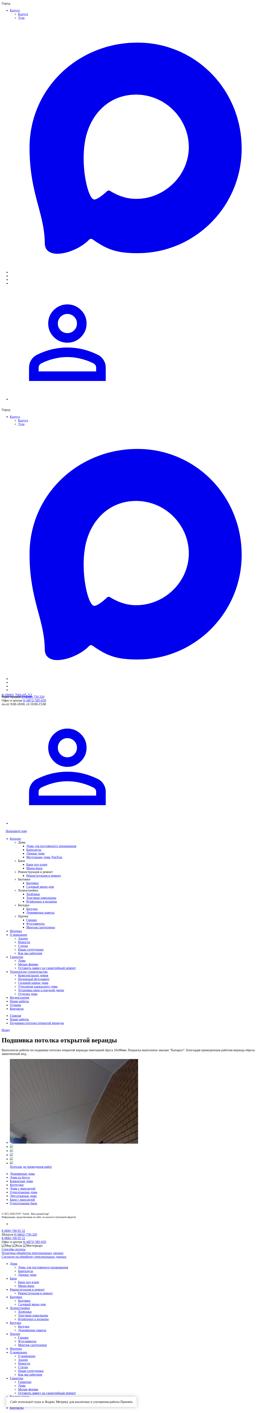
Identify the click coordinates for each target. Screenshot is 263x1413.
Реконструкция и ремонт (43, 875)
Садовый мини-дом (40, 886)
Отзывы (15, 1005)
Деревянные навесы (40, 912)
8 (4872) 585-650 (34, 700)
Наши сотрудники (31, 949)
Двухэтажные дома (23, 1196)
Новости (24, 942)
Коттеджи (17, 1185)
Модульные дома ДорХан (44, 857)
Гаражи (31, 920)
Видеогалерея (19, 997)
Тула (21, 18)
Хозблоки (33, 894)
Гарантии (16, 957)
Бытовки (32, 883)
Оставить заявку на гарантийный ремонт (47, 968)
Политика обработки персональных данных (32, 1253)
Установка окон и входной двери (41, 990)
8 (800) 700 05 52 (13, 1231)
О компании (18, 934)
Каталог (15, 838)
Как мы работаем (30, 953)
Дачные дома (35, 853)
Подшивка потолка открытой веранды (37, 1023)
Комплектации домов (33, 975)
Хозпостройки (20, 1308)
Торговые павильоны (41, 897)
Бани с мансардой (22, 1199)
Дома (21, 960)
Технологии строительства (28, 971)
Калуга (15, 10)
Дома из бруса (20, 1177)
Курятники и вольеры (41, 901)
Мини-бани (34, 868)
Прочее (15, 1334)
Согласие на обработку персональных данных (34, 1256)
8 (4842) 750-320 (33, 696)
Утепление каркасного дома (38, 986)
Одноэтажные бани (23, 1203)
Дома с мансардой (22, 1188)
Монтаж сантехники (40, 927)
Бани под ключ (36, 864)
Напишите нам (16, 831)
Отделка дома (27, 994)
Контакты (17, 1008)
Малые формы (28, 964)
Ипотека (16, 931)
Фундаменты (35, 923)
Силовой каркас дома (33, 983)
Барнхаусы (33, 849)
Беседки (32, 909)
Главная (15, 1015)
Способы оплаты (13, 1249)
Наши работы (19, 1001)
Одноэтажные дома (23, 1192)
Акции (23, 938)
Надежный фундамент (34, 979)
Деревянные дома (22, 1173)
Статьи (23, 946)
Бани (13, 1278)
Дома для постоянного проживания (51, 846)
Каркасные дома (21, 1181)
